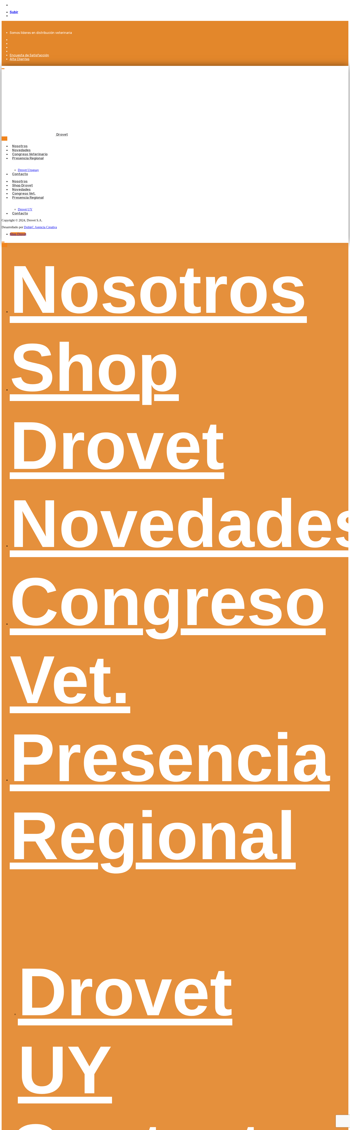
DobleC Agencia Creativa (40, 227)
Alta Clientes (19, 59)
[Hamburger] (3, 68)
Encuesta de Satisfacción (29, 55)
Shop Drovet (18, 234)
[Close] (4, 138)
